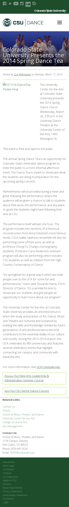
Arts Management (12, 426)
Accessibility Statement (15, 495)
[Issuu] (34, 3)
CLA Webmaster (22, 74)
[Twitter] (10, 3)
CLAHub (7, 473)
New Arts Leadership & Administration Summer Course (26, 378)
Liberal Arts (9, 462)
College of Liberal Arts (14, 422)
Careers (7, 484)
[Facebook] (4, 3)
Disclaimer (8, 498)
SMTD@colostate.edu (22, 452)
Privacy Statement (12, 491)
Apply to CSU (9, 480)
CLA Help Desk (10, 476)
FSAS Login (8, 465)
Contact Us (8, 406)
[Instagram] (22, 3)
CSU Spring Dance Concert (26, 391)
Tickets (6, 410)
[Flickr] (28, 4)
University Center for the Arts (18, 418)
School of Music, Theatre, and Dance (23, 414)
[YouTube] (15, 3)
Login (5, 502)
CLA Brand (8, 469)
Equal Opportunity (12, 487)
